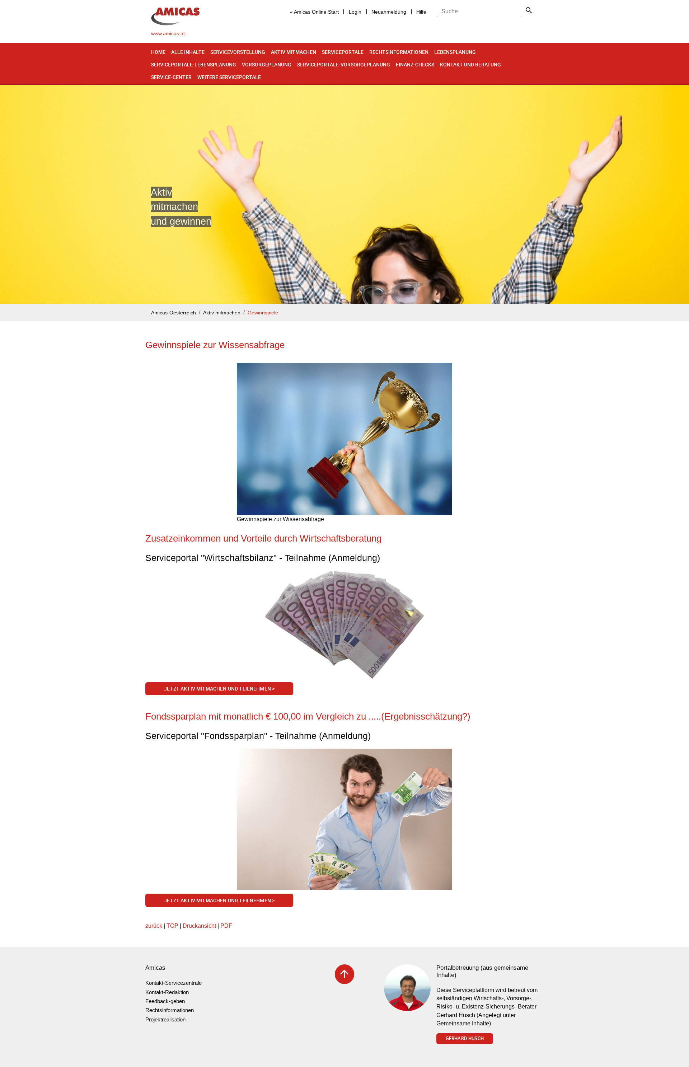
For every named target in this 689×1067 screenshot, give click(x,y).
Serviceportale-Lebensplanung (193, 64)
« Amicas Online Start (314, 11)
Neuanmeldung (388, 11)
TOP (172, 926)
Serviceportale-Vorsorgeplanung (343, 64)
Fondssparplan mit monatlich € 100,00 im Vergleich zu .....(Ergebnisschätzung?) (307, 716)
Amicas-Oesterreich (173, 312)
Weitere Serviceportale (229, 77)
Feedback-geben (165, 1001)
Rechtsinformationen (398, 51)
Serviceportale (343, 51)
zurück (153, 926)
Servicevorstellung (237, 51)
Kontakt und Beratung (470, 64)
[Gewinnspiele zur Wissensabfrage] (344, 439)
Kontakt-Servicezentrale (173, 983)
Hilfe (421, 11)
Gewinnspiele (263, 312)
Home (158, 51)
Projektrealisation (165, 1019)
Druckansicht (199, 926)
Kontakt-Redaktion (167, 992)
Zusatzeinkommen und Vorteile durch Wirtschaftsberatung (263, 538)
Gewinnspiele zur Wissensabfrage (215, 345)
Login (355, 11)
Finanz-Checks (415, 64)
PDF (226, 926)
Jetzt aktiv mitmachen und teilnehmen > (219, 688)
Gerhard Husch (465, 1038)
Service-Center (171, 77)
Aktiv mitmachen (293, 51)
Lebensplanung (455, 51)
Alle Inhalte (188, 51)
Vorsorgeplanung (266, 64)
